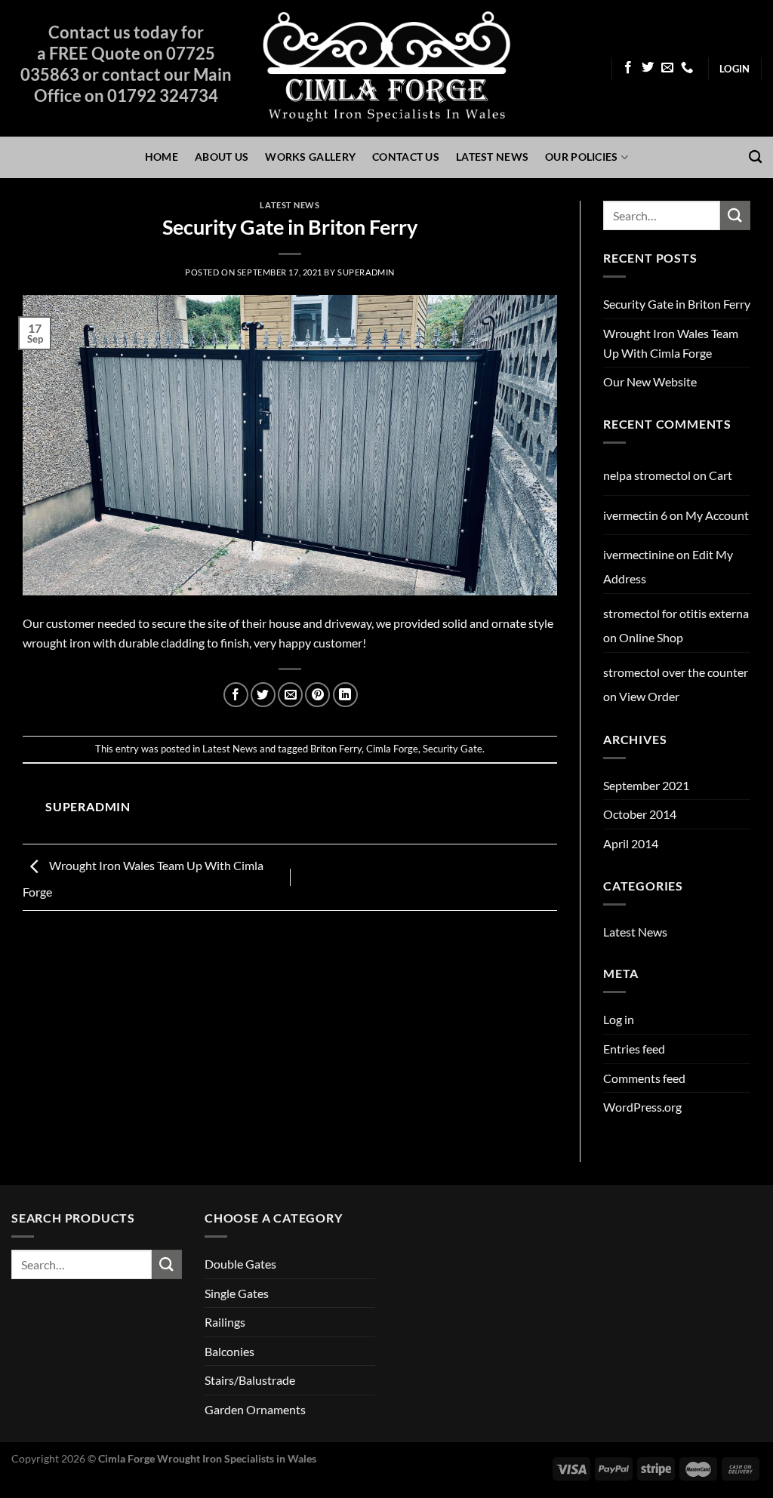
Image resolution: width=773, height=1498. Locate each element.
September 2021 (646, 785)
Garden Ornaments (255, 1409)
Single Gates (237, 1293)
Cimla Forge (392, 749)
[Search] (755, 157)
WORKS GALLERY (310, 156)
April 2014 (630, 843)
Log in (618, 1019)
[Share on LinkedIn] (345, 694)
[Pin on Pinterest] (317, 694)
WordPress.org (642, 1107)
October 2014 (639, 814)
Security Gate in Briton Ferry (676, 304)
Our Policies (581, 156)
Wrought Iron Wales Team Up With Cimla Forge (670, 343)
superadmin (366, 272)
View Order (649, 696)
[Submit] (735, 215)
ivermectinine (638, 554)
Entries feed (634, 1048)
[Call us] (687, 68)
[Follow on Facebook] (628, 68)
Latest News (289, 205)
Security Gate (452, 749)
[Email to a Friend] (290, 694)
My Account (717, 515)
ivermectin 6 (635, 515)
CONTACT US (405, 156)
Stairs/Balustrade (250, 1380)
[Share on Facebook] (235, 694)
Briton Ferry (336, 749)
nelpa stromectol (647, 475)
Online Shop (651, 637)
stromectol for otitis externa (676, 613)
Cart (720, 475)
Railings (225, 1322)
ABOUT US (221, 156)
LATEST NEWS (492, 156)
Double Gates (240, 1264)
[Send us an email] (667, 68)
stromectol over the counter (675, 672)
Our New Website (650, 381)
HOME (161, 156)
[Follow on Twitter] (648, 68)
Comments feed (644, 1078)
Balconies (229, 1351)
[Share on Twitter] (263, 694)
